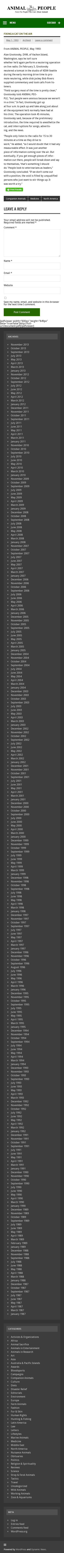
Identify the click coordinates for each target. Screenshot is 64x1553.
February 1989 (19, 1243)
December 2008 (19, 512)
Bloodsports (18, 1370)
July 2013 (16, 355)
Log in (14, 1520)
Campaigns (17, 1374)
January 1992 (18, 1131)
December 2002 (19, 728)
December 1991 (19, 1135)
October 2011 (18, 415)
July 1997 (16, 930)
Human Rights (19, 1415)
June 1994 (16, 1049)
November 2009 (20, 478)
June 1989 (16, 1228)
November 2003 (20, 695)
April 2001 (17, 792)
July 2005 (16, 631)
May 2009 (16, 497)
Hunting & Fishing (21, 1419)
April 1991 (17, 1161)
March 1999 (17, 870)
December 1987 (19, 1284)
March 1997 (17, 944)
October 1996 (18, 959)
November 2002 (20, 732)
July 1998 (16, 892)
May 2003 (16, 713)
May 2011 (16, 430)
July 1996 (16, 971)
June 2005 (16, 635)
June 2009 (16, 493)
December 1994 (19, 1030)
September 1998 (20, 888)
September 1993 (20, 1079)
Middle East (17, 1445)
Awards (15, 1366)
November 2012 (20, 374)
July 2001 (16, 780)
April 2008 (17, 534)
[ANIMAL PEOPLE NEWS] (32, 6)
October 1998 (18, 885)
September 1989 (20, 1220)
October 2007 (18, 549)
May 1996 (16, 978)
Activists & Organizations (25, 1337)
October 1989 (18, 1217)
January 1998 (18, 911)
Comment (10, 227)
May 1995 (16, 1015)
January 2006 (18, 613)
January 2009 (18, 508)
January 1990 (18, 1205)
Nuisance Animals (21, 1452)
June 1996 (16, 974)
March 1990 (17, 1202)
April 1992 (17, 1123)
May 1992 (16, 1120)
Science (15, 1471)
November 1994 (20, 1034)
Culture (15, 1381)
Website (8, 285)
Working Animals (20, 1493)
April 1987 (17, 1306)
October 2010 (18, 449)
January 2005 (18, 650)
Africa (14, 1340)
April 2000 (17, 829)
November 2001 (20, 769)
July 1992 (16, 1112)
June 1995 (16, 1012)
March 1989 (17, 1239)
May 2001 (16, 788)
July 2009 (16, 490)
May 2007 (16, 564)
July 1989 (16, 1224)
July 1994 (16, 1045)
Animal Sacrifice (20, 1344)
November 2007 (20, 545)
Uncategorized (19, 1486)
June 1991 (16, 1153)
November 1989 (20, 1213)
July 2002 (16, 743)
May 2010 (16, 463)
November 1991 (20, 1138)
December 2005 (19, 616)
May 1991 (16, 1157)
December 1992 (19, 1101)
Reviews (15, 1467)
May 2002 (16, 751)
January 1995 (18, 1026)
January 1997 (18, 948)
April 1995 (17, 1019)
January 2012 (18, 404)
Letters (15, 1430)
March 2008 (17, 538)
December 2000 (19, 803)
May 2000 (16, 825)
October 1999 (18, 847)
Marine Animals (19, 1437)
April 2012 (17, 396)
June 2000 (16, 821)
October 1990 (18, 1179)
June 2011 (16, 426)
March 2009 (17, 504)
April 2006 (17, 605)
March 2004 (17, 683)
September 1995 (20, 1004)
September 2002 (20, 739)
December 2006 (19, 579)
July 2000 (16, 818)
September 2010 (20, 452)
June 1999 (16, 859)
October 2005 (18, 624)
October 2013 (18, 348)
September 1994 (20, 1041)
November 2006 (20, 583)
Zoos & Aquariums (21, 1497)
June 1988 (16, 1265)
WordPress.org (19, 1531)
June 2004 (16, 672)
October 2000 (18, 810)
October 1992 (18, 1108)
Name (8, 261)
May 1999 (16, 862)
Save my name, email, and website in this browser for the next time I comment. (31, 303)
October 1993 (18, 1075)
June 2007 (16, 560)
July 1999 (16, 855)
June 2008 (16, 527)
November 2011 (20, 411)
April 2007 (17, 568)
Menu (13, 22)
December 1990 (19, 1172)
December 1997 (19, 915)
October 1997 (18, 922)
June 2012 (16, 389)
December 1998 (19, 877)
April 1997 (17, 941)
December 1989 (19, 1209)
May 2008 (16, 531)
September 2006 (20, 590)
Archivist (27, 40)
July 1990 (16, 1187)
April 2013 (17, 363)
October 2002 (18, 736)
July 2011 (16, 422)
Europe (15, 1400)
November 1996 (20, 956)
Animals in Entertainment (25, 1348)
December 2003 (19, 691)
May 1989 (16, 1232)
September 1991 (20, 1146)
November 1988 (20, 1254)
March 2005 (17, 646)
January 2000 (18, 836)
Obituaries (17, 1456)
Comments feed (19, 1527)
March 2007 (17, 572)
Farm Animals (18, 1404)
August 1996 (18, 967)
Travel (14, 1482)
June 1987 (16, 1299)
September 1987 (20, 1291)
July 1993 (16, 1082)
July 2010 (16, 456)
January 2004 (18, 687)
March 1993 (17, 1097)
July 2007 (16, 557)
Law (13, 1426)
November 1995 (20, 997)
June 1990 (16, 1190)
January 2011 (18, 441)
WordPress (21, 1549)
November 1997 (20, 918)
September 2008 (20, 519)
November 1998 (20, 881)
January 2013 (18, 370)
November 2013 (20, 344)
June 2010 (16, 460)
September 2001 (20, 777)
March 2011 (17, 437)
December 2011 (19, 408)
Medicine (34, 198)
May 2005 (16, 639)
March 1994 (17, 1060)
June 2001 (16, 784)
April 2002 (17, 754)
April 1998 (17, 903)
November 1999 (20, 844)
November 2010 (20, 445)
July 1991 (16, 1149)
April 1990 (17, 1198)
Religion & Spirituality (23, 1463)
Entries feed (17, 1524)
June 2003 (16, 710)
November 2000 (20, 806)
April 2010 (17, 467)
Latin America (18, 1422)
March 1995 (17, 1023)
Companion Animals (16, 198)
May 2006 (16, 601)
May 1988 (16, 1269)
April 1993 (17, 1094)
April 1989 (17, 1235)
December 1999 (19, 840)
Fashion (15, 1407)
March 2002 (17, 758)
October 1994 (18, 1038)
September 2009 (20, 486)
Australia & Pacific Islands (25, 1363)
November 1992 (20, 1105)
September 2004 (20, 665)
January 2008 (18, 542)
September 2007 (20, 553)
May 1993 (16, 1090)
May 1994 (16, 1053)
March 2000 (17, 833)
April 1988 (17, 1273)
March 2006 (17, 609)
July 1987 (16, 1295)
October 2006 (18, 587)
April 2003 (17, 717)
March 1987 (17, 1310)
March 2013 (17, 367)
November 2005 (20, 620)
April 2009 (17, 501)
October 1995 (18, 1000)
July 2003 (16, 706)
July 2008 (16, 523)
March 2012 (17, 400)
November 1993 (20, 1071)
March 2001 (17, 795)
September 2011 (20, 419)
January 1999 (18, 874)
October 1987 (18, 1287)
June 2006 (16, 598)
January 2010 (18, 475)
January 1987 (18, 1314)
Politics (15, 1460)
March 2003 (17, 721)
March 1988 (17, 1276)
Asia (13, 1359)
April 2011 (17, 434)
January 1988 (18, 1280)
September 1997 (20, 926)
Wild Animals (18, 1489)
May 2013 (16, 359)
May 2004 (16, 676)
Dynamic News (38, 1549)
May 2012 (16, 393)
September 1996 (20, 963)
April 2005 (17, 642)
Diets (14, 1385)
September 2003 (20, 702)
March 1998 (17, 907)
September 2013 (20, 352)
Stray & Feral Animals (23, 1474)
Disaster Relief (19, 1389)
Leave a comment (44, 40)
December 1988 (19, 1250)
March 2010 (17, 471)
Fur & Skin (16, 1411)
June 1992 (16, 1116)
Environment (18, 1396)
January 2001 (18, 799)
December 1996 (19, 952)
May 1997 (16, 937)
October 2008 (18, 516)
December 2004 (19, 654)
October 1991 (18, 1142)
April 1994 (17, 1056)
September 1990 (20, 1183)
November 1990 (20, 1176)
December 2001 (19, 765)
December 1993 (19, 1067)
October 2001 (18, 773)
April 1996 (17, 982)
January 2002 (18, 762)
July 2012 (16, 385)
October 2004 (18, 661)
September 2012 (20, 381)
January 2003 (18, 724)
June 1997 (16, 933)
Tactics (14, 1478)
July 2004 (16, 669)
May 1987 (16, 1302)
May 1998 (16, 900)
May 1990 (16, 1194)
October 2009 (18, 482)
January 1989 (18, 1246)
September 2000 (20, 814)
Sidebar (51, 22)
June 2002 (16, 747)
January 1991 (18, 1168)
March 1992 (17, 1127)
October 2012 (18, 378)
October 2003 (18, 698)
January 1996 (18, 989)
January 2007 (18, 575)
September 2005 (20, 628)
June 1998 (16, 896)
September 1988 (20, 1258)
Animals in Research (22, 1351)
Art (12, 1355)
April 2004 (17, 680)
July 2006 (16, 594)
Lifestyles (16, 1433)
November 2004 (20, 657)
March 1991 (17, 1164)
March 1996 (17, 985)
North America (50, 198)
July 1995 (16, 1008)
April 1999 (17, 866)
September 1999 (20, 851)
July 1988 (16, 1261)
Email (8, 273)
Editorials (16, 1392)
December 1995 (19, 993)
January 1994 (18, 1064)
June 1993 (16, 1086)
